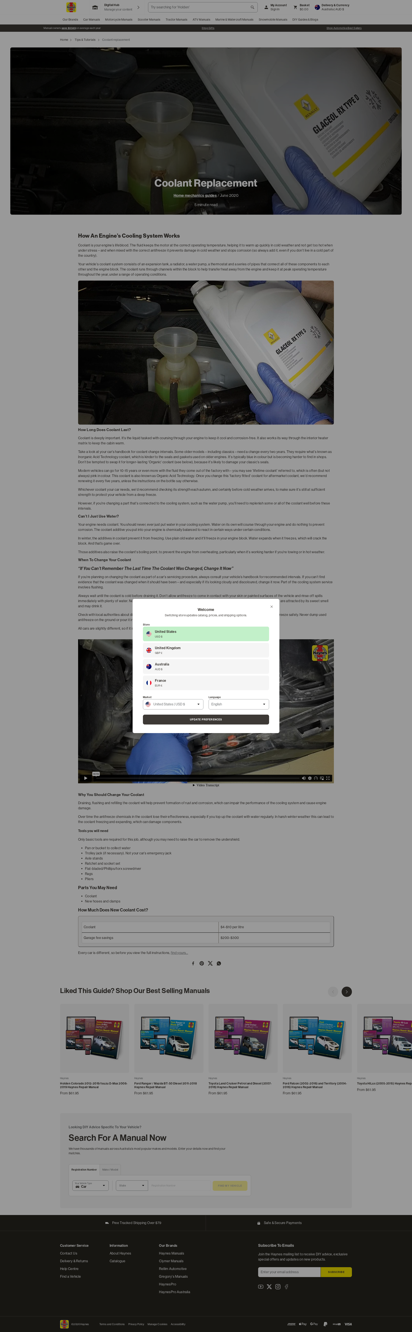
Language (215, 697)
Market (147, 697)
